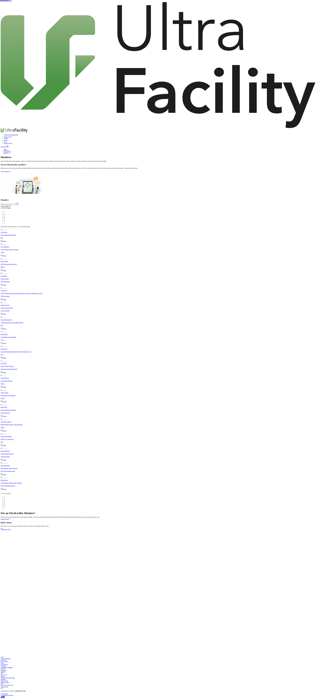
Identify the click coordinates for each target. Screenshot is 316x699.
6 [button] (4, 220)
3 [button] (4, 216)
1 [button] (4, 213)
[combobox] (158, 204)
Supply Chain (7, 136)
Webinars (3, 679)
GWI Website (4, 693)
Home (7, 150)
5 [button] (4, 219)
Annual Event (4, 686)
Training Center (8, 143)
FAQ (2, 683)
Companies (4, 670)
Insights (6, 138)
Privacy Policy (4, 661)
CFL (5, 141)
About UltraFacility (6, 658)
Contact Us (4, 660)
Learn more (6, 171)
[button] (5, 211)
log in (28, 226)
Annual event (8, 0)
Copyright (3, 666)
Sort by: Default (5, 206)
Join (2, 146)
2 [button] (4, 214)
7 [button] (4, 222)
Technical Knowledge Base (11, 135)
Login (4, 146)
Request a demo (6, 529)
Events (5, 140)
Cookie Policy (4, 664)
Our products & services (7, 695)
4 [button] (4, 217)
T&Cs (2, 663)
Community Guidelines (7, 667)
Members (3, 672)
